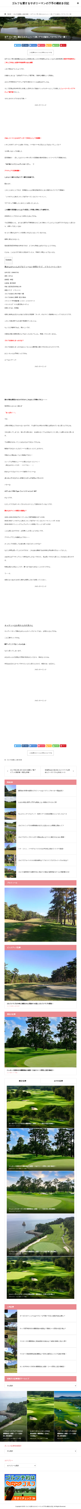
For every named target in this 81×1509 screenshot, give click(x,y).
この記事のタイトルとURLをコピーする (40, 52)
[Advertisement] (41, 121)
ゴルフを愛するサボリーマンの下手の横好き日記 (40, 3)
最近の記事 (22, 1081)
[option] (13, 1416)
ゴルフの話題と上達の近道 (11, 38)
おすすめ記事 (58, 1081)
